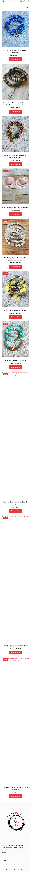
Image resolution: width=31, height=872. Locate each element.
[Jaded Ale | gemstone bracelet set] (15, 339)
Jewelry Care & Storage (16, 845)
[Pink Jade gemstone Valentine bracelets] (15, 186)
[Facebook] (2, 860)
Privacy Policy (18, 847)
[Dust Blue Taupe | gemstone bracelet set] (15, 435)
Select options (15, 59)
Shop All (4, 845)
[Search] (21, 1)
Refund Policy (6, 850)
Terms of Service (7, 847)
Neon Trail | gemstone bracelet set (15, 310)
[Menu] (28, 1)
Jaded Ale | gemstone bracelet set (15, 360)
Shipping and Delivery (18, 850)
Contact (4, 852)
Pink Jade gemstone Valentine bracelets (15, 207)
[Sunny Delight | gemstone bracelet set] (15, 579)
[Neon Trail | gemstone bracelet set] (15, 289)
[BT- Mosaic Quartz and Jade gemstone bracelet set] (15, 720)
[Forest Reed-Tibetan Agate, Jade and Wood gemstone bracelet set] (15, 82)
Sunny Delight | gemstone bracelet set (15, 646)
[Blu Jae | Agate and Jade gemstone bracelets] (15, 29)
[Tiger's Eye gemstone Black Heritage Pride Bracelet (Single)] (15, 134)
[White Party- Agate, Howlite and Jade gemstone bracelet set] (15, 237)
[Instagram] (5, 860)
